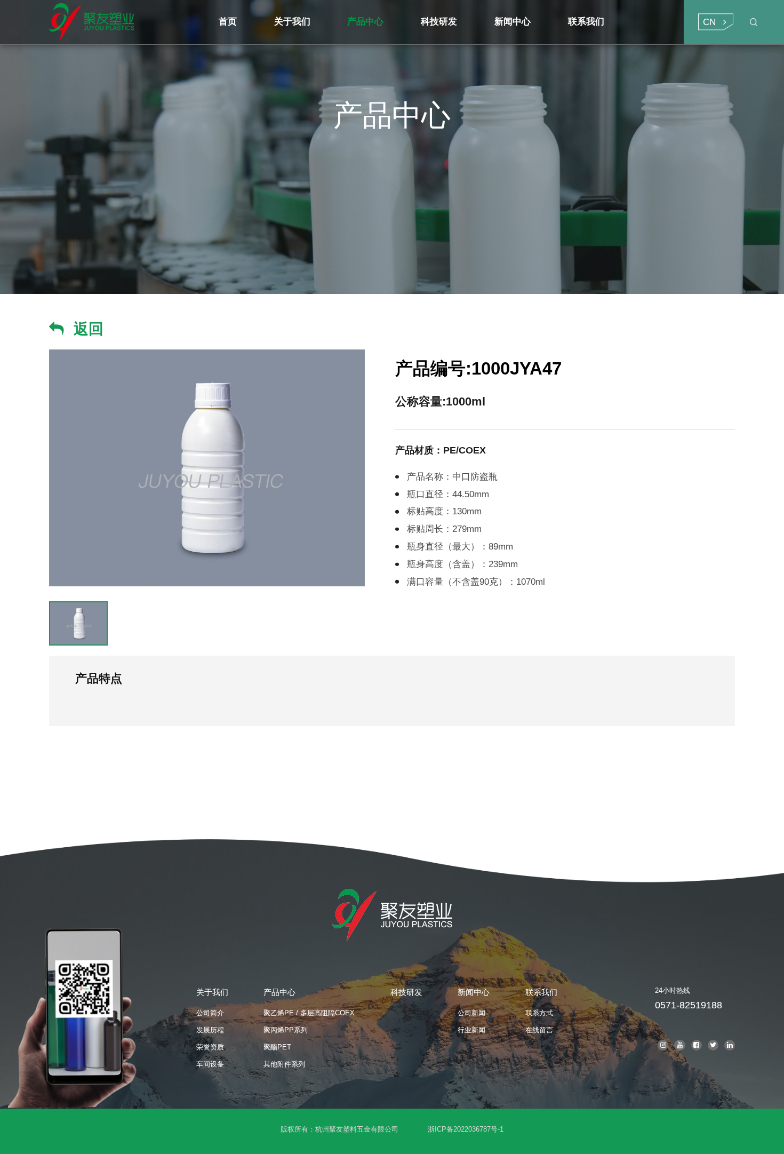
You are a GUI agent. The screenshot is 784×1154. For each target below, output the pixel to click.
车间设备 (210, 1064)
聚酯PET (277, 1047)
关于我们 (212, 992)
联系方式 (539, 1013)
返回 (88, 329)
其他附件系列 (284, 1064)
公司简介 (210, 1013)
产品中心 (279, 992)
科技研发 (406, 992)
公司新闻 (471, 1013)
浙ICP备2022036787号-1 (465, 1129)
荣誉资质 (210, 1047)
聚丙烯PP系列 (285, 1030)
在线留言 (539, 1030)
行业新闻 (471, 1030)
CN (709, 22)
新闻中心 (474, 992)
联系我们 (541, 992)
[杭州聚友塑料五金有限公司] (124, 22)
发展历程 (210, 1030)
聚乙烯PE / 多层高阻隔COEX (309, 1013)
